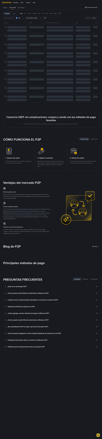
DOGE (54, 13)
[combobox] (19, 18)
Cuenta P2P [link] (12, 7)
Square (28, 2)
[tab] (5, 8)
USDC (29, 13)
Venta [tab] (14, 13)
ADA (47, 13)
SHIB (50, 13)
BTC (25, 13)
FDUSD (34, 13)
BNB (39, 13)
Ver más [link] (94, 246)
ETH (43, 13)
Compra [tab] (7, 13)
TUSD (59, 13)
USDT (21, 13)
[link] (53, 306)
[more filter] (45, 18)
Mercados (15, 2)
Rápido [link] (5, 7)
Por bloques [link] (21, 7)
